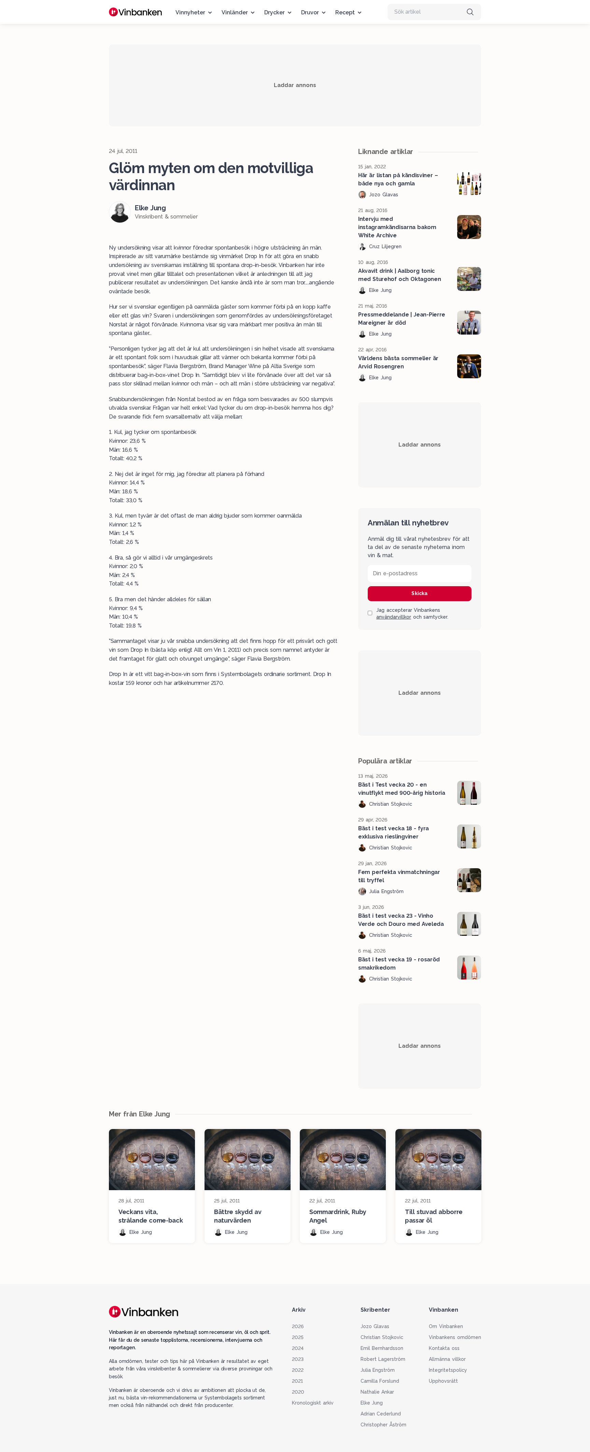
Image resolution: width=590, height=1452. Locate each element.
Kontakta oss (444, 1348)
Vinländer (235, 12)
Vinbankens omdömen (455, 1337)
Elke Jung (372, 1403)
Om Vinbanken (446, 1326)
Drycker (274, 12)
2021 (297, 1381)
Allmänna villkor (447, 1359)
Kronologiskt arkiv (313, 1403)
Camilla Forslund (380, 1381)
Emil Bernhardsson (382, 1348)
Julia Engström (378, 1370)
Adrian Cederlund (381, 1413)
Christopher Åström (384, 1424)
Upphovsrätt (443, 1381)
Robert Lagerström (383, 1359)
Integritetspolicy (448, 1370)
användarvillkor (393, 617)
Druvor (310, 12)
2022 (298, 1370)
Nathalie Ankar (377, 1392)
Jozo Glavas (375, 1326)
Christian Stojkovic (382, 1337)
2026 (298, 1326)
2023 (298, 1359)
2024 (298, 1348)
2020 (298, 1392)
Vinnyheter (190, 12)
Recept (345, 12)
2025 (298, 1337)
